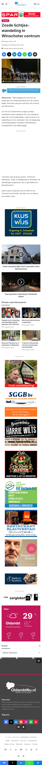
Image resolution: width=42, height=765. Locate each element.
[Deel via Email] (35, 54)
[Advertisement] (21, 153)
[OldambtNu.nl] (20, 4)
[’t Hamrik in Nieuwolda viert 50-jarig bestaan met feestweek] (31, 335)
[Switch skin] (6, 4)
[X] (9, 54)
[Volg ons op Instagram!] (38, 661)
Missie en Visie (9, 744)
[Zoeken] (3, 4)
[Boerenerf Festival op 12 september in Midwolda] (11, 335)
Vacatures (27, 744)
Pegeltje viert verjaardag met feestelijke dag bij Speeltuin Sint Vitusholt (10, 322)
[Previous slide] (3, 597)
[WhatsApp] (25, 54)
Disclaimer (19, 744)
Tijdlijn (7, 740)
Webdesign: (25, 737)
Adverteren (15, 740)
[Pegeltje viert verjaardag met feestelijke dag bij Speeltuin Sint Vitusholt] (11, 312)
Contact (35, 744)
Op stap (5, 20)
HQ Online (33, 737)
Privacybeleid (32, 740)
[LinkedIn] (14, 54)
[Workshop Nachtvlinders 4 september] (31, 312)
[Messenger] (19, 54)
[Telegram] (30, 54)
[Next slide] (39, 597)
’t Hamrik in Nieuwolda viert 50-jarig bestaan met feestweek (30, 345)
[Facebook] (4, 54)
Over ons (23, 740)
